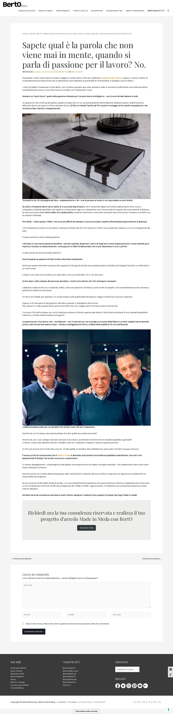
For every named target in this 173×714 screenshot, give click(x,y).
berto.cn (67, 685)
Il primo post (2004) (20, 685)
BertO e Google (18, 682)
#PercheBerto (17, 676)
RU (159, 702)
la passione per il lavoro (111, 78)
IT (133, 702)
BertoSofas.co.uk (70, 671)
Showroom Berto (18, 668)
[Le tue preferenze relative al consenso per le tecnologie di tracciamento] (168, 709)
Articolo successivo (152, 559)
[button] (168, 10)
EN (138, 702)
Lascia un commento (43, 72)
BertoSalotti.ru (69, 682)
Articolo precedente (21, 559)
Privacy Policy (85, 702)
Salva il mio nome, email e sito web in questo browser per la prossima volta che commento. (67, 624)
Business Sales (17, 674)
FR (149, 702)
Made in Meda (63, 455)
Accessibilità (99, 702)
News (13, 679)
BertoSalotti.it (69, 668)
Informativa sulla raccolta (86, 711)
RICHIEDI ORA (86, 528)
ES (154, 702)
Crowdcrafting (17, 688)
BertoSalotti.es (69, 674)
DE (143, 702)
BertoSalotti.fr (69, 676)
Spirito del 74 (61, 72)
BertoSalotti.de (69, 679)
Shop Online (16, 671)
